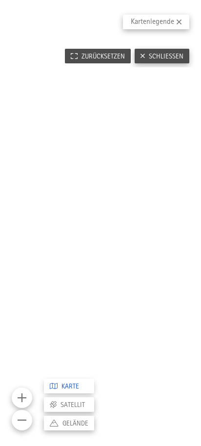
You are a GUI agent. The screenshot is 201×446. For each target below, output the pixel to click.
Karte (70, 386)
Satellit (72, 404)
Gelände (75, 423)
